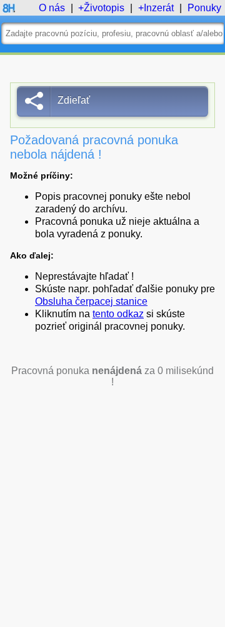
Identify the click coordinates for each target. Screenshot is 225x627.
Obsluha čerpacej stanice (91, 301)
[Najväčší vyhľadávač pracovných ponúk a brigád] (8, 11)
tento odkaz (118, 314)
